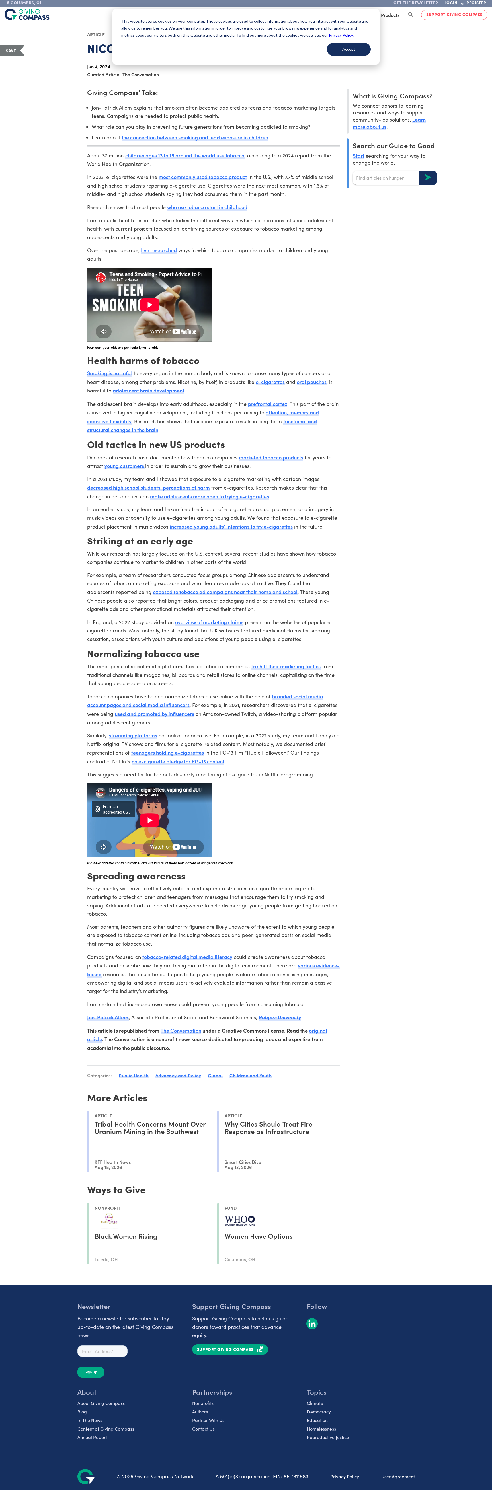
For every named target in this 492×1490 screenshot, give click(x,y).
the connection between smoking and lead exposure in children (195, 137)
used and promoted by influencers (154, 713)
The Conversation (181, 1030)
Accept (348, 49)
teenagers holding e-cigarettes (167, 752)
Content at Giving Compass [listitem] (105, 1429)
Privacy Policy (344, 1476)
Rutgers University (280, 1017)
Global (215, 1075)
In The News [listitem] (89, 1420)
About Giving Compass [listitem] (101, 1403)
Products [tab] (390, 15)
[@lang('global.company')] (27, 14)
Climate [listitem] (315, 1403)
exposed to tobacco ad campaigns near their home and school (225, 591)
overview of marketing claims (209, 622)
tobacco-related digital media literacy (187, 956)
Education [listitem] (317, 1420)
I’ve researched (159, 250)
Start (358, 155)
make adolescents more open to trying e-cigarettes (209, 496)
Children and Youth (250, 1075)
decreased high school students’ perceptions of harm (148, 487)
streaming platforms (133, 735)
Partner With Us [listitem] (208, 1420)
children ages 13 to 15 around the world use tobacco (185, 155)
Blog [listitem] (82, 1412)
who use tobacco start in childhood (207, 207)
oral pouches (312, 381)
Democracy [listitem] (319, 1412)
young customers (124, 465)
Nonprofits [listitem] (203, 1403)
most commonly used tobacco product (203, 176)
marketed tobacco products (271, 457)
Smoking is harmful (109, 373)
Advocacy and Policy (178, 1075)
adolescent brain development (148, 390)
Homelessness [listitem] (321, 1429)
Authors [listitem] (200, 1412)
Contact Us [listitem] (203, 1429)
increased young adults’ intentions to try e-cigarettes (231, 526)
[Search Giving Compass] (411, 15)
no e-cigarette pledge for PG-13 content (178, 761)
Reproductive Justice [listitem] (328, 1437)
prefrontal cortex (267, 403)
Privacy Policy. (341, 35)
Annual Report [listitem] (92, 1437)
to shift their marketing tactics (286, 666)
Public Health (134, 1075)
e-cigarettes (270, 381)
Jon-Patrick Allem (107, 1017)
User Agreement (398, 1476)
